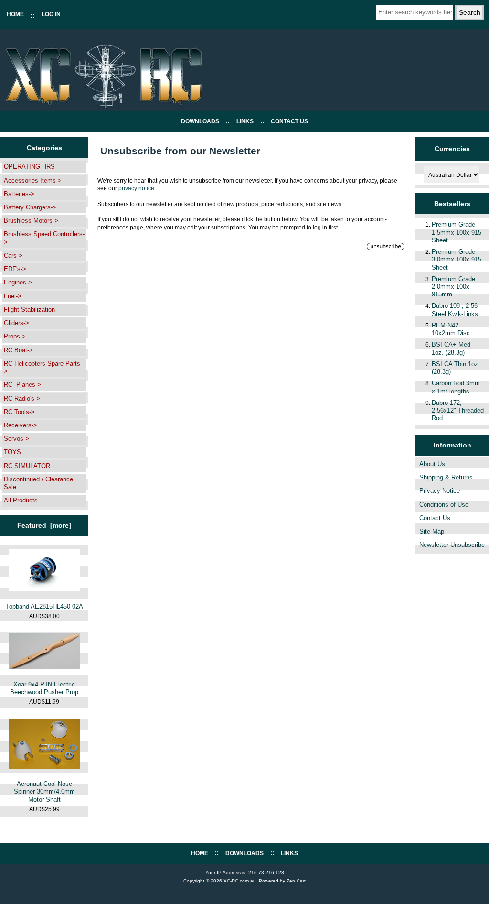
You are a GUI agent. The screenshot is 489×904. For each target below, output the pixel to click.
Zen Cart (296, 880)
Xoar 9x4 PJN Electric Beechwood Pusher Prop (44, 688)
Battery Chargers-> (30, 207)
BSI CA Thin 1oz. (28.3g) (456, 367)
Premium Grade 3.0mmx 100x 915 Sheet (456, 259)
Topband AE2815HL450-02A (44, 606)
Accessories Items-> (33, 180)
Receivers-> (20, 425)
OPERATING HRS (29, 166)
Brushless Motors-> (31, 220)
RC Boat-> (18, 350)
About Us (432, 464)
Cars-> (13, 255)
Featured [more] (44, 525)
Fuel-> (12, 296)
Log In (51, 14)
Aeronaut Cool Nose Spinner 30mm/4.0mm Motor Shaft (44, 791)
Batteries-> (19, 193)
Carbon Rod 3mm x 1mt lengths (456, 387)
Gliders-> (16, 323)
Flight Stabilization (29, 309)
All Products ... (24, 500)
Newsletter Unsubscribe (452, 544)
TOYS (12, 452)
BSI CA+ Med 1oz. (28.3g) (451, 348)
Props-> (15, 336)
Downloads (200, 121)
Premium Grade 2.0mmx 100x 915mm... (453, 286)
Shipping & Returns (446, 477)
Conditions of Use (443, 504)
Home (15, 14)
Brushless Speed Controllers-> (44, 237)
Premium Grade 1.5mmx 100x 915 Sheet (456, 232)
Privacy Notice (439, 490)
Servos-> (16, 438)
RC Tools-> (19, 411)
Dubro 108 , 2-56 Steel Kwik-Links (455, 309)
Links (245, 121)
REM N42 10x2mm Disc (451, 329)
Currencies (452, 148)
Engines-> (18, 282)
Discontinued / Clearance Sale (38, 483)
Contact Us (289, 121)
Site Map (431, 531)
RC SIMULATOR (27, 465)
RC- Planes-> (22, 384)
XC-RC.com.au (239, 880)
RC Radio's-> (22, 398)
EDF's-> (15, 268)
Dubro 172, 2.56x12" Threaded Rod (458, 410)
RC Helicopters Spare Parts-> (43, 367)
